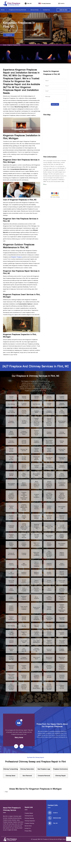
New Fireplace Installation (62, 412)
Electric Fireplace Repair (49, 475)
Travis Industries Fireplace (49, 598)
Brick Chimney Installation (61, 422)
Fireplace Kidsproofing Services (49, 618)
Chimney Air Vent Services (11, 554)
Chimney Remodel (49, 676)
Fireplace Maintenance (24, 658)
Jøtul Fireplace (11, 589)
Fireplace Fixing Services (24, 667)
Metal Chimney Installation (11, 433)
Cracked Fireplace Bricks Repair (36, 687)
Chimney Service (36, 397)
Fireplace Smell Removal (11, 536)
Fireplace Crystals (24, 554)
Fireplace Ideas (11, 649)
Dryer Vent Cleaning (62, 618)
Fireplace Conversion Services (49, 667)
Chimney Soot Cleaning (11, 411)
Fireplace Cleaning (61, 397)
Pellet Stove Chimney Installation (36, 544)
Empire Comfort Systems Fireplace (11, 608)
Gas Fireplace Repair (36, 474)
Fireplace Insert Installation (11, 618)
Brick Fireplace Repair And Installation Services (11, 686)
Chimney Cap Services (24, 450)
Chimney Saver (62, 441)
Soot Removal (36, 404)
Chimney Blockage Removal (24, 442)
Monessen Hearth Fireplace (23, 598)
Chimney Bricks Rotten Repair (49, 526)
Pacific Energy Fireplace (24, 589)
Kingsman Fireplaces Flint (13, 45)
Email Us (62, 3)
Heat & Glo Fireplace (11, 581)
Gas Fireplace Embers (61, 544)
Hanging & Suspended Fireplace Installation (62, 667)
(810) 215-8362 (63, 10)
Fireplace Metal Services (11, 507)
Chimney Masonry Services (24, 466)
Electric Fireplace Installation (24, 484)
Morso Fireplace (36, 597)
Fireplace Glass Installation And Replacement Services (24, 496)
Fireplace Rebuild (11, 474)
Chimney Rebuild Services (24, 618)
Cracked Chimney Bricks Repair (61, 526)
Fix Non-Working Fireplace (24, 422)
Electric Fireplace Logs (24, 517)
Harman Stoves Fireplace (24, 581)
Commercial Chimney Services (36, 517)
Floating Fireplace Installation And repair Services (49, 686)
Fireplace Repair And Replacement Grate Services (24, 507)
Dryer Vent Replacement (36, 641)
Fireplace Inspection (36, 441)
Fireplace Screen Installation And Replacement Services (61, 608)
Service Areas (34, 10)
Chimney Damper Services (24, 458)
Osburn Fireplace (36, 581)
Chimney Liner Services (11, 458)
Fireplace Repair (36, 411)
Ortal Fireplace (49, 589)
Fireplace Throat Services (11, 517)
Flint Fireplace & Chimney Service (49, 839)
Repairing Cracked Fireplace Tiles (36, 526)
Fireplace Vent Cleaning (49, 466)
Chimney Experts (11, 641)
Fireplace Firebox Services (36, 507)
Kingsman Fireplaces (49, 564)
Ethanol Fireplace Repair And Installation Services (49, 484)
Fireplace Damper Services (49, 507)
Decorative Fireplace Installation (62, 642)
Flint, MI (55, 823)
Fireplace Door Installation (36, 496)
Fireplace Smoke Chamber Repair (36, 432)
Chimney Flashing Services (11, 466)
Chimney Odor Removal (24, 536)
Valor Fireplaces (23, 564)
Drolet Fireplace (11, 597)
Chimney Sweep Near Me (36, 650)
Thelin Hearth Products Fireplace (23, 608)
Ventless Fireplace (36, 667)
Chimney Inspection (49, 397)
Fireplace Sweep (36, 466)
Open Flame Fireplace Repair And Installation (11, 676)
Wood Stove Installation (49, 658)
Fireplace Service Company (36, 633)
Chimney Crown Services (11, 450)
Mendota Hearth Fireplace (36, 589)
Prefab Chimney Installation (36, 618)
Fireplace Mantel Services (61, 687)
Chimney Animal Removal (49, 608)
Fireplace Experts (61, 633)
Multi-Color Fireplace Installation (36, 554)
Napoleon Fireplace (36, 573)
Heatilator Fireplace (23, 573)
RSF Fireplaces (11, 573)
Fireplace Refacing (49, 432)
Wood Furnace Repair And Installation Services (36, 484)
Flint (6, 792)
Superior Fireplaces (11, 564)
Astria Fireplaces (61, 564)
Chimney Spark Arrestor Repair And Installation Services (36, 422)
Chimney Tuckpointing (62, 432)
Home (2, 10)
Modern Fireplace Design (11, 544)
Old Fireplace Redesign (49, 536)
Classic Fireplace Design (61, 536)
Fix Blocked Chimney (11, 526)
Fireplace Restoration (11, 422)
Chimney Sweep (11, 397)
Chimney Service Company (49, 633)
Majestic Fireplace (49, 573)
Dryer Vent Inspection (62, 625)
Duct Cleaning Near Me (24, 650)
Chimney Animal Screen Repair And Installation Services (49, 422)
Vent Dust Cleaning (49, 625)
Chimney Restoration (11, 441)
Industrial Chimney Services (61, 517)
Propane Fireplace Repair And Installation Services (11, 495)
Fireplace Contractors (62, 466)
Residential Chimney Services (49, 517)
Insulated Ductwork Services (61, 677)
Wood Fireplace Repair (24, 475)
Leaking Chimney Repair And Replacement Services (24, 526)
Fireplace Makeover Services (36, 677)
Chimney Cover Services (49, 450)
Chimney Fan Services (62, 458)
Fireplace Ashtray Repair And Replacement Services (61, 495)
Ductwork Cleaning (49, 649)
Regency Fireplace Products (61, 554)
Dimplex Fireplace (49, 581)
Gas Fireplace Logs (61, 507)
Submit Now (55, 104)
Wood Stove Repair (36, 658)
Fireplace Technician (61, 649)
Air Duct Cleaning (24, 625)
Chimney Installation (62, 404)
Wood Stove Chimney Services (11, 667)
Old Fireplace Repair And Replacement (49, 442)
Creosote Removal (23, 404)
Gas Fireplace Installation (11, 484)
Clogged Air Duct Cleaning (24, 633)
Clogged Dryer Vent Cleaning (11, 633)
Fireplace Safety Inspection (49, 642)
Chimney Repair (49, 404)
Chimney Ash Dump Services (36, 458)
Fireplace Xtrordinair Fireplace (62, 589)
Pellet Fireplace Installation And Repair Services (49, 554)
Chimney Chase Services (36, 450)
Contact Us (46, 10)
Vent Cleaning (11, 625)
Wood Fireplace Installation (62, 475)
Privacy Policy (28, 831)
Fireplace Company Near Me (11, 658)
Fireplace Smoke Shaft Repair (24, 433)
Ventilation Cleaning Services (24, 677)
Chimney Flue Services (61, 450)
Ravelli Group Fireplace (36, 608)
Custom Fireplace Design (24, 544)
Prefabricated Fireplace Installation (61, 484)
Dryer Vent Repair (24, 641)
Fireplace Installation (49, 411)
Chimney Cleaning (24, 397)
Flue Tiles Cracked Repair (36, 536)
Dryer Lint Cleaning (36, 625)
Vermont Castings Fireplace (61, 573)
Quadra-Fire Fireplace (62, 581)
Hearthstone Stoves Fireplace (62, 598)
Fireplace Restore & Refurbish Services (24, 687)
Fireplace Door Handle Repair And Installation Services (49, 495)
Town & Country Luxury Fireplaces (36, 564)
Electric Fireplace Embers (49, 544)
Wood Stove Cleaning (62, 658)
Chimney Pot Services (49, 458)
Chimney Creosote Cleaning (23, 412)
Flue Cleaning (11, 404)
